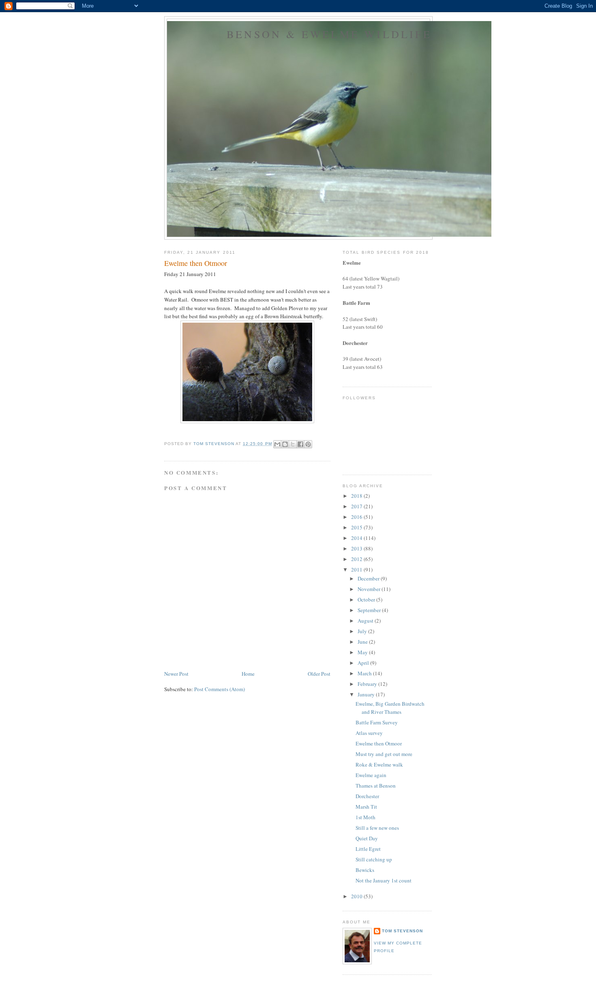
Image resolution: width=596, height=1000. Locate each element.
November (370, 589)
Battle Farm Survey (377, 722)
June (363, 641)
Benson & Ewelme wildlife (329, 34)
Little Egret (368, 848)
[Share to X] (293, 444)
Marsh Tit (366, 806)
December (369, 578)
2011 (357, 569)
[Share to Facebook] (300, 444)
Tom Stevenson (402, 931)
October (367, 599)
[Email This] (277, 444)
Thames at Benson (376, 785)
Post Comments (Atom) (219, 689)
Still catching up (374, 859)
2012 (357, 559)
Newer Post (176, 673)
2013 (357, 548)
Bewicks (365, 870)
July (363, 631)
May (363, 652)
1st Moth (365, 817)
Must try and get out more (384, 754)
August (366, 620)
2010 (357, 896)
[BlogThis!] (285, 444)
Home (248, 673)
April (364, 662)
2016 (357, 516)
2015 (357, 527)
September (370, 610)
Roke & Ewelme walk (379, 764)
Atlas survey (369, 733)
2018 (357, 495)
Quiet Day (367, 838)
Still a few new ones (377, 827)
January (367, 694)
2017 (357, 506)
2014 (357, 538)
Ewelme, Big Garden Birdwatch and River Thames (390, 707)
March (365, 673)
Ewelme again (371, 775)
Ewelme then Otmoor (379, 743)
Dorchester (367, 796)
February (368, 683)
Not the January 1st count (384, 880)
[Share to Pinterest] (308, 444)
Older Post (319, 673)
